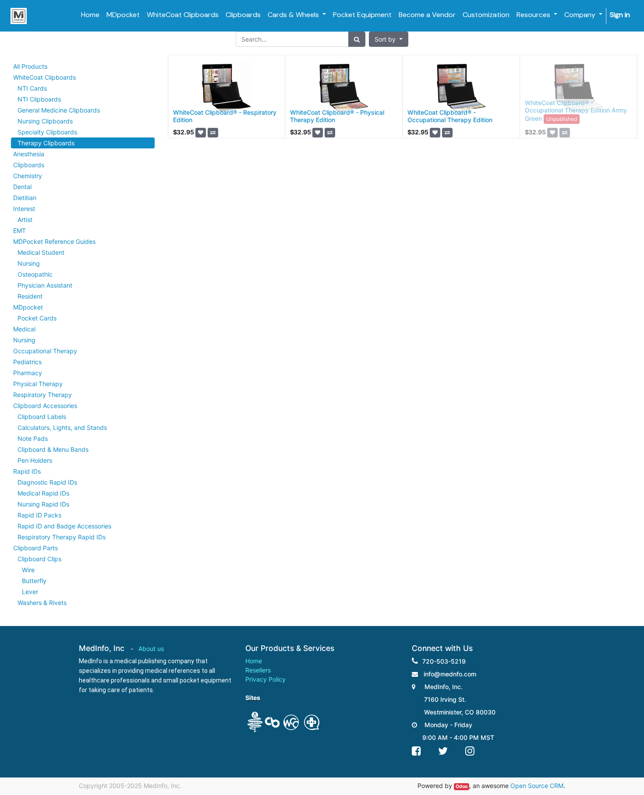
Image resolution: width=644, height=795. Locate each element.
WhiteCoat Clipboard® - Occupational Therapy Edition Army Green (576, 110)
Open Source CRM (536, 785)
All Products (30, 66)
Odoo (461, 786)
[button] (388, 39)
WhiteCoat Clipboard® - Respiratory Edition (224, 116)
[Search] (356, 39)
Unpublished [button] (561, 119)
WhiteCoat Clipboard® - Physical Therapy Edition (337, 116)
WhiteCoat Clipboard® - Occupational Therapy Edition (449, 116)
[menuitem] (90, 15)
